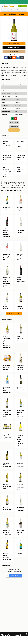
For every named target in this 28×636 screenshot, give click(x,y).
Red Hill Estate (20, 530)
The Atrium (19, 387)
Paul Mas (5, 507)
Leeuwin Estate (6, 530)
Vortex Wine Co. (20, 365)
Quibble (18, 336)
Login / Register (23, 6)
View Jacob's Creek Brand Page (14, 313)
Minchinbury (20, 463)
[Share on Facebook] (6, 57)
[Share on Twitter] (10, 57)
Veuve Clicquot (6, 365)
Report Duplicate (14, 122)
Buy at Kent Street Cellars (14, 47)
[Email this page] (22, 57)
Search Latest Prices (14, 43)
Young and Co (6, 336)
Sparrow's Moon (21, 410)
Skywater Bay (6, 387)
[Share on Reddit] (14, 57)
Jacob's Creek (17, 190)
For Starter (19, 552)
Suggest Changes (14, 126)
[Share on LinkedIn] (18, 57)
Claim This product (14, 130)
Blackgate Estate (7, 410)
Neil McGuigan (20, 434)
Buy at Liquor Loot (14, 51)
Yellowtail (5, 484)
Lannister (5, 552)
